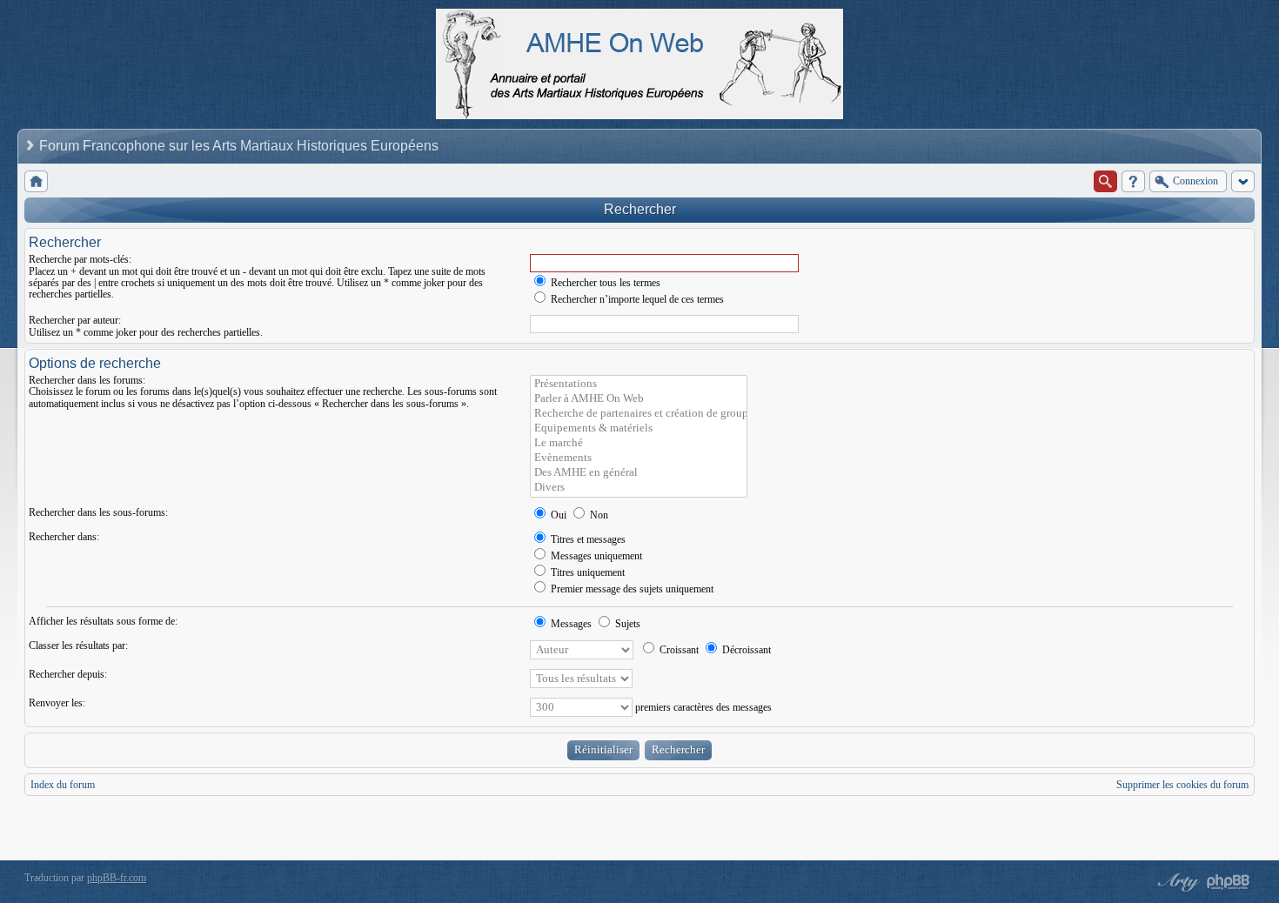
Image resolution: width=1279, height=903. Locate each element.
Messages (570, 624)
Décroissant (745, 650)
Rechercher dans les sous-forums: (98, 512)
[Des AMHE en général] (638, 472)
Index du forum (62, 785)
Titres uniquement (586, 572)
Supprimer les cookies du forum (1182, 785)
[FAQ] (1133, 181)
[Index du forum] (36, 181)
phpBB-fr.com (116, 878)
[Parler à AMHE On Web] (638, 398)
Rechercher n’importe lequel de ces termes (636, 299)
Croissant (678, 650)
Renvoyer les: (57, 703)
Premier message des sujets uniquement (630, 589)
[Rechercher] (1105, 181)
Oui (557, 515)
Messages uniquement (595, 556)
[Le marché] (638, 443)
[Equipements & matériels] (638, 428)
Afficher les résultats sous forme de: (103, 621)
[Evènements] (638, 458)
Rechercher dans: (64, 537)
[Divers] (638, 487)
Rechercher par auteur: (75, 320)
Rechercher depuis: (68, 674)
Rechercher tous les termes (604, 283)
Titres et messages (587, 539)
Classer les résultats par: (78, 645)
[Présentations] (638, 384)
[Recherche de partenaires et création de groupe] (638, 413)
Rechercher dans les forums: (87, 380)
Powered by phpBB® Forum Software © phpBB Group (1228, 882)
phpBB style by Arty (1176, 882)
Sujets (626, 624)
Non (597, 515)
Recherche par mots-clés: (80, 259)
